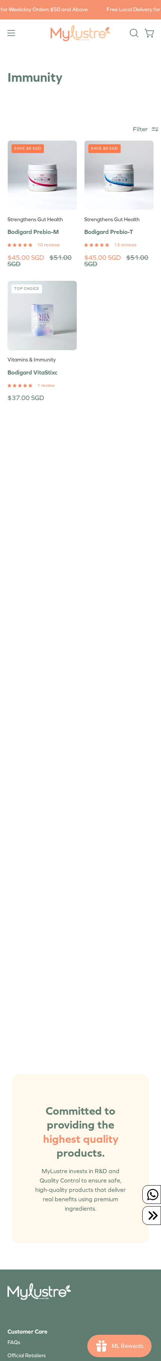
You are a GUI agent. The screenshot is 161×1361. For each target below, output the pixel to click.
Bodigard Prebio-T (108, 232)
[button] (133, 33)
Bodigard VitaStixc (32, 373)
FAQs (13, 1342)
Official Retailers (26, 1355)
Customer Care (27, 1331)
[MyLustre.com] (80, 33)
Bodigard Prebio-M (33, 232)
